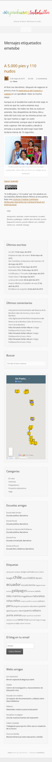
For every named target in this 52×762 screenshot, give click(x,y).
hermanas (30, 591)
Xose (15, 81)
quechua (30, 616)
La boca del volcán (16, 280)
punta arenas (14, 615)
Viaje (9, 211)
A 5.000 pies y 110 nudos (18, 273)
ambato (17, 572)
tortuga (26, 225)
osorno (34, 601)
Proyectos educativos (17, 488)
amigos (24, 572)
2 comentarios (41, 78)
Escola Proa (11, 537)
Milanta (9, 706)
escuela (24, 585)
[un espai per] (12, 676)
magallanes (26, 596)
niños (16, 601)
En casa (11, 478)
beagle (9, 578)
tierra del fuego (34, 620)
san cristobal (39, 222)
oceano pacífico (26, 601)
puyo (24, 615)
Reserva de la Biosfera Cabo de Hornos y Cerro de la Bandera (26, 313)
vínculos (28, 623)
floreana (10, 219)
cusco (31, 578)
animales (31, 572)
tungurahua (10, 623)
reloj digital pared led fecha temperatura (24, 318)
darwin (38, 578)
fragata (38, 585)
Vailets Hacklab (12, 723)
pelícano (41, 601)
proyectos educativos (30, 606)
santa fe (19, 225)
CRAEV (9, 685)
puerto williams (32, 610)
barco (37, 572)
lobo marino (13, 596)
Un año (11, 252)
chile (17, 577)
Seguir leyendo (11, 181)
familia (32, 585)
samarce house (11, 620)
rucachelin (37, 616)
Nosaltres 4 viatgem (14, 714)
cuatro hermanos (31, 216)
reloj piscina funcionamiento (20, 310)
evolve (10, 753)
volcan (21, 623)
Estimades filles (14, 270)
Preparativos (13, 485)
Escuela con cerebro (14, 695)
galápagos (18, 219)
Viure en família (12, 734)
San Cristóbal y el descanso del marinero (25, 261)
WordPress (40, 753)
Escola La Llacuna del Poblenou (19, 529)
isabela (26, 219)
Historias (12, 481)
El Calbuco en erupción (17, 289)
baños (41, 572)
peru (9, 606)
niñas (9, 600)
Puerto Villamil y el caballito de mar (22, 283)
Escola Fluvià (11, 521)
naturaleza (38, 596)
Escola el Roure (12, 546)
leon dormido (35, 219)
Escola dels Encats (13, 512)
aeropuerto (11, 216)
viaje (17, 623)
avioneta (20, 216)
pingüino (17, 606)
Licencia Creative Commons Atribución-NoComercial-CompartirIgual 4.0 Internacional (24, 202)
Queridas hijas (14, 267)
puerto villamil (27, 222)
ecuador (41, 216)
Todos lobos (13, 276)
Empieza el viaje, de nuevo (19, 255)
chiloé (24, 578)
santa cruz (11, 225)
